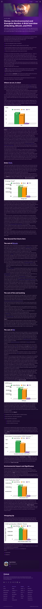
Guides (22, 594)
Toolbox (22, 588)
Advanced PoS (5, 592)
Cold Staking (5, 594)
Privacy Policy (30, 596)
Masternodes (5, 596)
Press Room (29, 588)
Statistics (13, 596)
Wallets (13, 588)
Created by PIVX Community (34, 606)
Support (22, 590)
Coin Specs (13, 592)
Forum (22, 592)
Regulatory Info (30, 592)
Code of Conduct (30, 590)
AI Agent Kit (14, 590)
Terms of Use (30, 594)
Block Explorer (14, 594)
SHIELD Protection (6, 590)
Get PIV (4, 588)
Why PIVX (22, 596)
